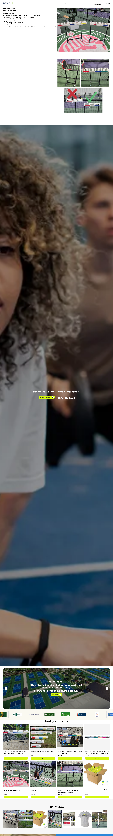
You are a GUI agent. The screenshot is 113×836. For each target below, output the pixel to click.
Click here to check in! (45, 397)
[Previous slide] (6, 688)
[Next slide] (107, 688)
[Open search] (103, 3)
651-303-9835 (97, 4)
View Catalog (55, 694)
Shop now (15, 758)
